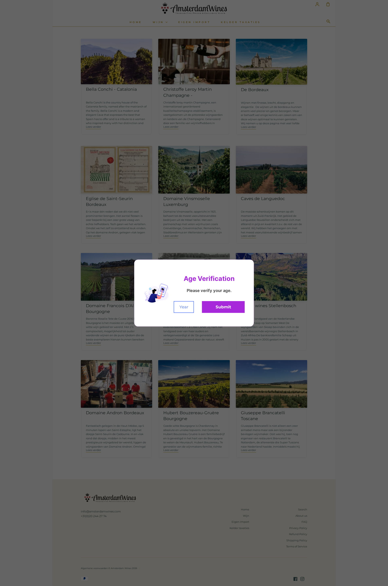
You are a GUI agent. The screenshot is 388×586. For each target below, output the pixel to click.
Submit (223, 307)
